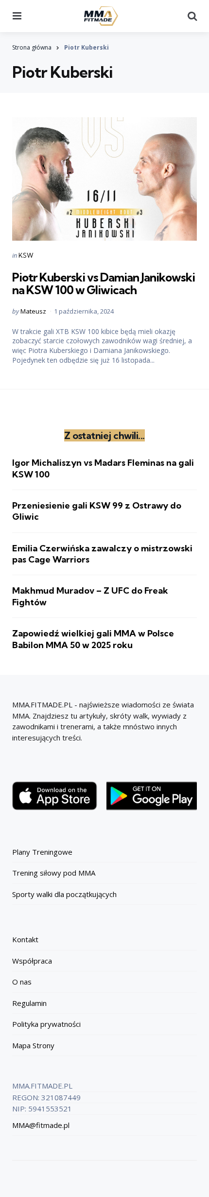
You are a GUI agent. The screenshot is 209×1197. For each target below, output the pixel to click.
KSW (26, 255)
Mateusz (33, 311)
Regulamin (29, 1003)
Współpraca (32, 961)
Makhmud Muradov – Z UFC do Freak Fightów (90, 596)
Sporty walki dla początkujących (64, 894)
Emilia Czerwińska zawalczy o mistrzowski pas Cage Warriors (102, 554)
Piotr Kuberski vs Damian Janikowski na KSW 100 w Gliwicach (103, 283)
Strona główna (32, 47)
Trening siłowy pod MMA (53, 873)
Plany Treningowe (42, 852)
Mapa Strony (33, 1045)
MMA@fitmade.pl (41, 1125)
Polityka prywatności (46, 1024)
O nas (22, 981)
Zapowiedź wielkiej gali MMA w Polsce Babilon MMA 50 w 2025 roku (93, 639)
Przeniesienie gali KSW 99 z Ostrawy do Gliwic (96, 511)
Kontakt (25, 939)
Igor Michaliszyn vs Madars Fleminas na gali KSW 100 (103, 468)
